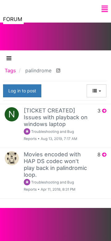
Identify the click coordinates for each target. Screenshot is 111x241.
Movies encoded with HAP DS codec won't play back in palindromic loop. (55, 164)
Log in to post (22, 90)
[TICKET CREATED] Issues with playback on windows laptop (56, 117)
